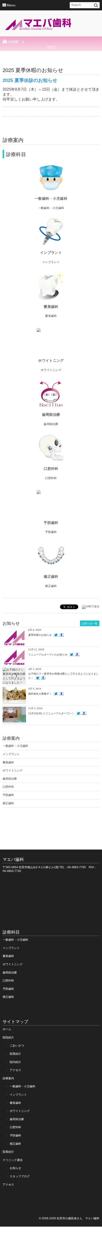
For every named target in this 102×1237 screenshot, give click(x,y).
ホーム (7, 1029)
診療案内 (8, 1078)
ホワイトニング (51, 360)
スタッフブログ (20, 1176)
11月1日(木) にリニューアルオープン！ (51, 713)
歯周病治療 (51, 414)
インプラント (51, 253)
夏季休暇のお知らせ (40, 634)
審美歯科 (51, 307)
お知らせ (15, 1168)
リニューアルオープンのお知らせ (47, 654)
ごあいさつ (17, 1045)
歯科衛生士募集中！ (40, 693)
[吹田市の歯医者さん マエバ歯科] (38, 25)
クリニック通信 (13, 1160)
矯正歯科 (51, 576)
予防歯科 (51, 523)
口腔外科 (51, 469)
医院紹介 (8, 1037)
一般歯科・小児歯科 (51, 198)
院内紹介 (15, 1062)
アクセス (15, 1070)
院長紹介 (15, 1053)
